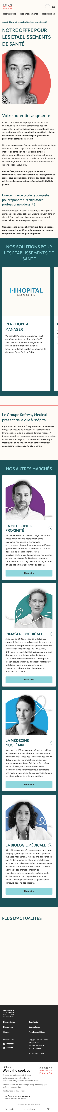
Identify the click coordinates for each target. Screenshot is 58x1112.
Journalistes (34, 1027)
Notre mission (9, 1022)
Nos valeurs (8, 1027)
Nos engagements (29, 13)
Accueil (5, 22)
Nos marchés (48, 13)
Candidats (33, 1022)
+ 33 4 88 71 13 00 (36, 1053)
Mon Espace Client (37, 1032)
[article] (33, 960)
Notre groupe (9, 13)
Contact (6, 1032)
